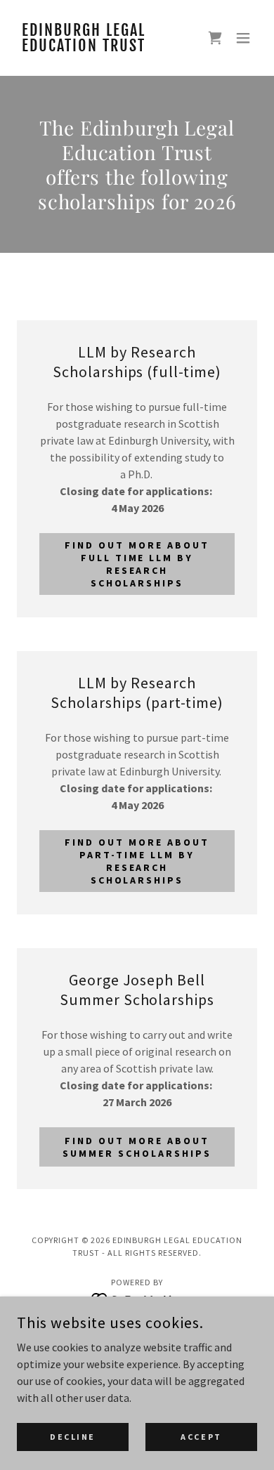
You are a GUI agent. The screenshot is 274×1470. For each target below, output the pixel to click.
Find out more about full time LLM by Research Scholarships (137, 564)
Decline (73, 1436)
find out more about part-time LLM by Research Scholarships (137, 861)
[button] (243, 38)
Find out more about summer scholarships (137, 1147)
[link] (101, 47)
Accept (201, 1436)
